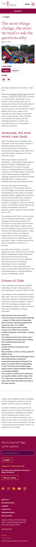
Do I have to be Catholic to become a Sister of (16, 471)
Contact (6, 509)
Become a (8, 503)
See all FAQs (9, 478)
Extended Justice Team (18, 94)
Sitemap (4, 535)
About (5, 499)
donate (18, 11)
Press (8, 512)
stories (7, 17)
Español (15, 71)
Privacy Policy (6, 538)
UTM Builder (6, 494)
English (6, 71)
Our (7, 516)
